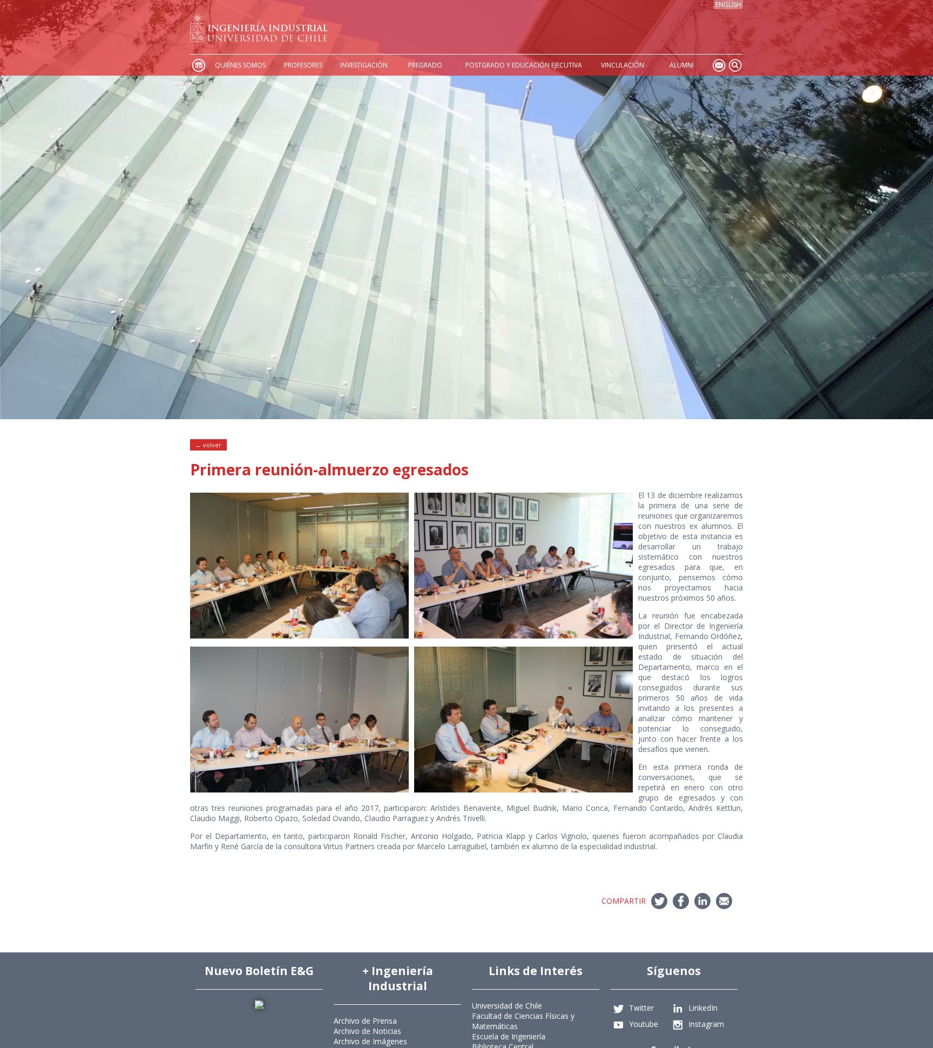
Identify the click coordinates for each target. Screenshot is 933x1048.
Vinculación (622, 65)
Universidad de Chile (507, 1005)
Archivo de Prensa (365, 1021)
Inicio (198, 65)
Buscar (735, 65)
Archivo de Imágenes (370, 1041)
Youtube (643, 1024)
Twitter (641, 1008)
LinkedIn (703, 1008)
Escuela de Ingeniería (508, 1036)
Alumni (682, 65)
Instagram (706, 1024)
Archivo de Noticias (367, 1031)
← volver (208, 445)
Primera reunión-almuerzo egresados (329, 469)
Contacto (719, 65)
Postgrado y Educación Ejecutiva (523, 65)
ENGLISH (728, 4)
